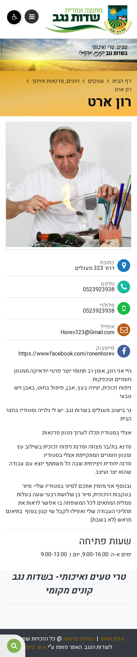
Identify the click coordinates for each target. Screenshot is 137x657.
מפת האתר (112, 639)
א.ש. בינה (35, 647)
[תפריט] (32, 16)
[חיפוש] (14, 646)
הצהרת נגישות (79, 639)
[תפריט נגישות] (14, 17)
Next (8, 187)
